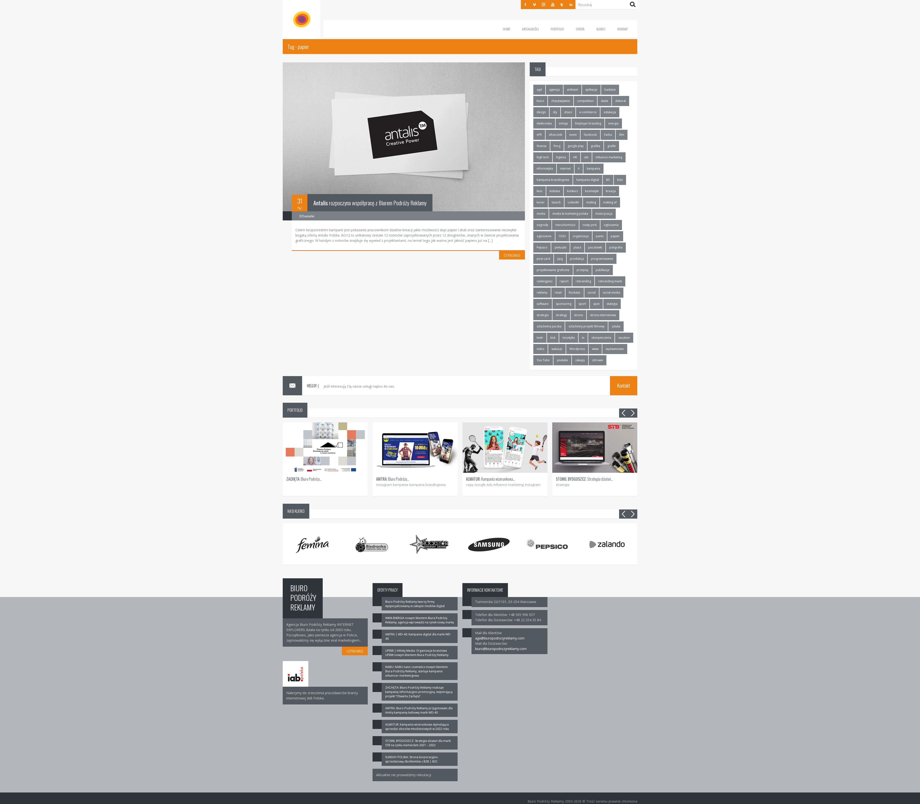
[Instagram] (543, 4)
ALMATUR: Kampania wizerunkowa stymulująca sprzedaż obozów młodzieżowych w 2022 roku (417, 726)
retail (558, 292)
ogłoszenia (611, 225)
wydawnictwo (615, 349)
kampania (593, 168)
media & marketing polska (570, 214)
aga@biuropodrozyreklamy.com (499, 638)
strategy (561, 315)
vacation (624, 338)
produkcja (577, 259)
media (541, 214)
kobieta (555, 191)
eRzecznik (555, 135)
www (595, 349)
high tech (543, 157)
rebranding (583, 281)
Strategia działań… (584, 479)
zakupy (580, 360)
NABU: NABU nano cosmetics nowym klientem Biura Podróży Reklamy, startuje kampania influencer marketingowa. (416, 671)
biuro (540, 101)
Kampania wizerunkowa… (490, 479)
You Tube (543, 360)
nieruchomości (565, 225)
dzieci (568, 112)
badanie (610, 90)
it (579, 168)
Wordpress (577, 349)
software (543, 304)
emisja (563, 123)
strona (578, 315)
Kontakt (622, 28)
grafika (595, 146)
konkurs (572, 191)
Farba (608, 135)
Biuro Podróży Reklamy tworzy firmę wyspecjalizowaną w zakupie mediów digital (415, 604)
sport (582, 304)
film (621, 135)
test (552, 338)
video (540, 349)
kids (620, 180)
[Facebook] (525, 4)
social (592, 292)
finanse (541, 146)
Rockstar (575, 292)
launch (556, 202)
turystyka (569, 338)
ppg (560, 259)
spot (596, 304)
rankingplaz (544, 281)
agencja (554, 90)
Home (506, 28)
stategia (612, 304)
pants (600, 236)
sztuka (616, 326)
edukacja (610, 112)
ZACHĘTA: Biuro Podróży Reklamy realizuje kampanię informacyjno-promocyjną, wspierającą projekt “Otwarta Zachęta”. (419, 692)
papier (615, 236)
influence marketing (609, 157)
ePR (539, 135)
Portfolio (557, 28)
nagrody (542, 225)
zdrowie (597, 360)
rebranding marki (610, 281)
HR (575, 157)
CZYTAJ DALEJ (512, 255)
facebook (590, 135)
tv (583, 338)
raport (564, 281)
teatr (540, 338)
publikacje (603, 270)
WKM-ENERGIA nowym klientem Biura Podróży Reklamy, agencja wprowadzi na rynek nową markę (419, 620)
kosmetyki (592, 191)
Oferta (580, 28)
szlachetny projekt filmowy (586, 326)
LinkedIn (573, 202)
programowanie (602, 259)
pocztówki (595, 247)
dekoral (620, 101)
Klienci (601, 28)
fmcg (557, 146)
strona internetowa (603, 315)
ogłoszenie (544, 236)
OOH (562, 236)
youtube (562, 360)
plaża (577, 247)
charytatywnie (560, 101)
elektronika (544, 123)
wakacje (557, 349)
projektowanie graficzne (553, 270)
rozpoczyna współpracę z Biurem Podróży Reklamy (369, 202)
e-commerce (588, 112)
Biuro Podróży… (304, 479)
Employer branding (588, 123)
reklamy (542, 292)
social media (611, 292)
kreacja (611, 191)
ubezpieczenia (601, 338)
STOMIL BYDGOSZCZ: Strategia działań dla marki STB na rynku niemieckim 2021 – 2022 (418, 743)
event (573, 135)
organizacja (581, 236)
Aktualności (530, 28)
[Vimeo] (534, 4)
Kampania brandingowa (553, 180)
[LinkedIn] (570, 4)
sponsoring (563, 304)
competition (585, 101)
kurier (541, 202)
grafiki (611, 146)
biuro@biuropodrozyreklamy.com (501, 648)
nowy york (590, 225)
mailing (591, 202)
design (541, 112)
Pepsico (542, 247)
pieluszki (560, 247)
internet (565, 168)
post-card (543, 259)
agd (539, 90)
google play (576, 146)
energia (613, 123)
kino (539, 191)
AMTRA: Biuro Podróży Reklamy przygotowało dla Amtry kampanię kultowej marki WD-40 (419, 710)
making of (610, 202)
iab (586, 157)
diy (555, 112)
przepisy (582, 270)
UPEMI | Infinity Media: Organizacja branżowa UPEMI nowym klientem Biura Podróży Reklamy (416, 653)
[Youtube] (552, 4)
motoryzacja (603, 214)
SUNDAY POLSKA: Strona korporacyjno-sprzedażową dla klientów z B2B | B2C (411, 759)
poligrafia (615, 247)
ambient (572, 90)
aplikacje (591, 90)
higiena (561, 157)
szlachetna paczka (549, 326)
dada (604, 101)
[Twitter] (561, 4)
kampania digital (587, 180)
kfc (608, 180)
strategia (543, 315)
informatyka (545, 168)
